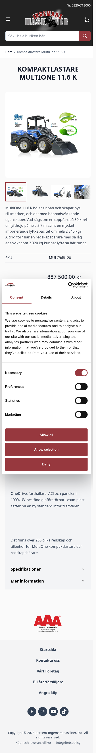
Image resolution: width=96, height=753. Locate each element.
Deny (46, 464)
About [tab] (76, 297)
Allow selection (46, 449)
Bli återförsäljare (46, 703)
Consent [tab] (16, 297)
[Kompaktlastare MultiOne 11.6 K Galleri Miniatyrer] (48, 191)
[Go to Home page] (47, 20)
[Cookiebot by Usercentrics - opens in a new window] (68, 285)
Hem (8, 52)
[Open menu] (8, 19)
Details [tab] (46, 297)
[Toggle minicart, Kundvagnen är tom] (87, 19)
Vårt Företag (46, 692)
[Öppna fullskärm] (48, 135)
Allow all (46, 435)
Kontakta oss (46, 681)
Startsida (46, 670)
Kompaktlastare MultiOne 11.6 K (41, 52)
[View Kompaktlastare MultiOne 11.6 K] (15, 191)
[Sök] (85, 36)
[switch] (81, 386)
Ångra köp (46, 714)
